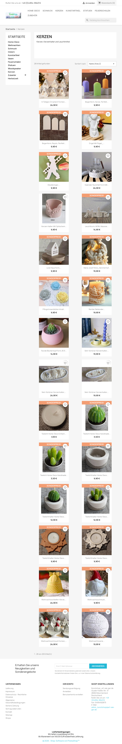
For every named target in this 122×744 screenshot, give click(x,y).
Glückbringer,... (54, 185)
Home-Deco (34, 10)
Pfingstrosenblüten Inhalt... (54, 309)
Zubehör (32, 15)
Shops (8, 718)
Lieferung (9, 688)
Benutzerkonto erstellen (73, 694)
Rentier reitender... (97, 309)
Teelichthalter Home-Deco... (96, 475)
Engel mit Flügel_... (96, 143)
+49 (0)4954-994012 (31, 3)
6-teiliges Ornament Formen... (54, 102)
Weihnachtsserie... (96, 641)
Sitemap (9, 715)
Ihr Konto (68, 684)
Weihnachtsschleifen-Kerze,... (53, 599)
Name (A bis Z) (102, 63)
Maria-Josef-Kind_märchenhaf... (97, 268)
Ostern (11, 52)
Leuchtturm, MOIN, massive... (97, 226)
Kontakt (9, 712)
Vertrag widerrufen (13, 709)
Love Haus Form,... (54, 268)
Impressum (10, 691)
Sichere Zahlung (12, 706)
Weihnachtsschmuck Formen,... (54, 641)
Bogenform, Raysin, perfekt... (54, 143)
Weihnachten (14, 45)
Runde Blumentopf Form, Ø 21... (53, 351)
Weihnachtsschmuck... (96, 599)
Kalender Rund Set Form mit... (97, 185)
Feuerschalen (102, 10)
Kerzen (59, 10)
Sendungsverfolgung (71, 688)
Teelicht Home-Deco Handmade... (96, 434)
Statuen (87, 10)
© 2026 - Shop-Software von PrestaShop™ (61, 741)
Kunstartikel (73, 10)
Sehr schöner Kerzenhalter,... (97, 351)
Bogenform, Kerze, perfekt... (96, 102)
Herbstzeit (13, 78)
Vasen (11, 58)
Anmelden (67, 691)
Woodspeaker (14, 68)
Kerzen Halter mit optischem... (53, 226)
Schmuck (48, 10)
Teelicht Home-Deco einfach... (54, 434)
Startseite (16, 37)
